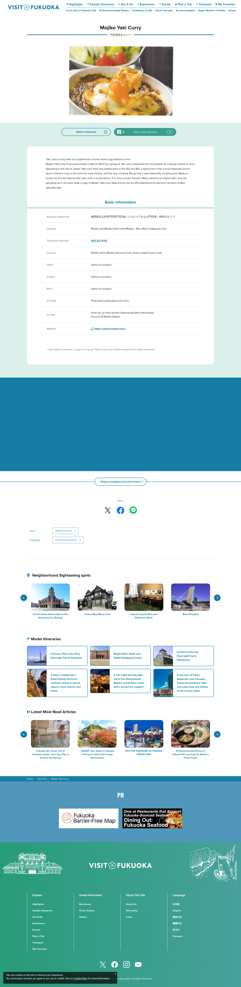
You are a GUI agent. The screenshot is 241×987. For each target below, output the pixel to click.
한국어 (176, 929)
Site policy (132, 910)
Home (30, 778)
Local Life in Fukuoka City (81, 10)
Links (129, 917)
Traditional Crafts (142, 10)
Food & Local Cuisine (66, 539)
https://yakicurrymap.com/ (109, 328)
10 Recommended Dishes (114, 10)
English (177, 910)
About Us (131, 904)
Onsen (232, 10)
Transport (205, 4)
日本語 (176, 904)
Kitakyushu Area (63, 530)
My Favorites (226, 4)
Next (217, 597)
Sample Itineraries (102, 4)
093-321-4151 (99, 241)
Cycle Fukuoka (164, 10)
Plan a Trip (185, 4)
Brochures (85, 904)
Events (166, 4)
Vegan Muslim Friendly (211, 10)
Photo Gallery (86, 910)
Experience (147, 4)
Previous (23, 597)
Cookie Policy (80, 978)
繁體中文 (177, 923)
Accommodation (185, 10)
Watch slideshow (86, 132)
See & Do (127, 4)
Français (177, 936)
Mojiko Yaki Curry (60, 778)
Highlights (76, 4)
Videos (83, 917)
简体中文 (177, 917)
